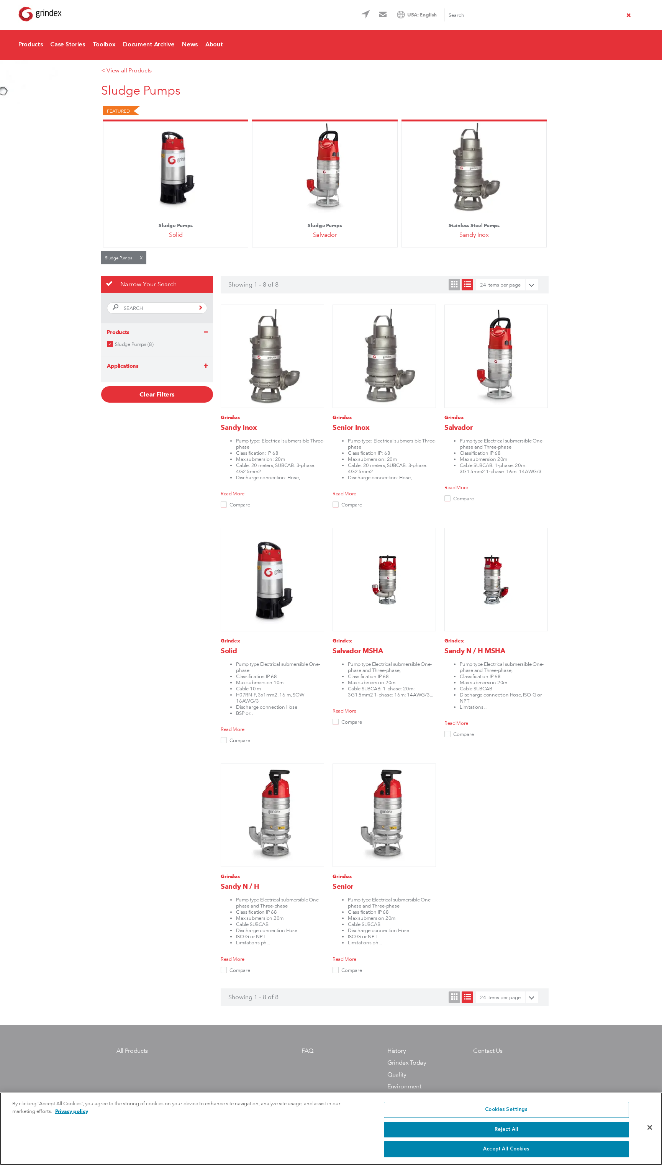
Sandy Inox (474, 234)
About (214, 45)
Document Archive (148, 45)
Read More (232, 493)
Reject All (506, 1129)
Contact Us (384, 15)
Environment (404, 1086)
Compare (239, 504)
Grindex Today (406, 1062)
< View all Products (126, 70)
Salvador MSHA (358, 650)
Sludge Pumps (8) (134, 344)
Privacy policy (71, 1111)
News (190, 45)
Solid (175, 234)
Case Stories (67, 45)
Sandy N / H (240, 886)
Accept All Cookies (506, 1149)
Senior (343, 886)
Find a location (366, 15)
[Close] (649, 1127)
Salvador (325, 234)
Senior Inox (351, 427)
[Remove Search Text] (629, 16)
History (396, 1050)
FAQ (307, 1050)
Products (30, 45)
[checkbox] (110, 344)
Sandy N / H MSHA (474, 650)
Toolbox (104, 45)
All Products (132, 1050)
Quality (396, 1074)
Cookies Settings (506, 1109)
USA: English (422, 14)
